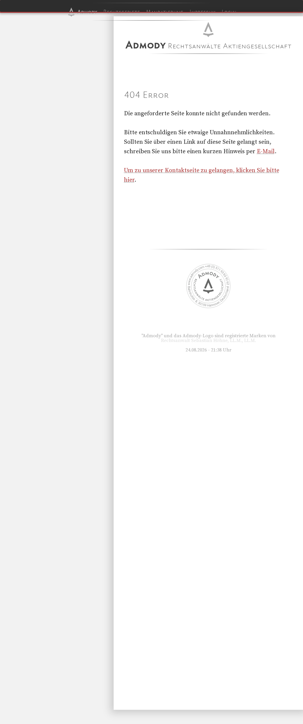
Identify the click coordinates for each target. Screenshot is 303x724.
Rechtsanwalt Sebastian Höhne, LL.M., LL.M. (208, 340)
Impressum (202, 12)
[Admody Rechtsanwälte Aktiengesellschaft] (208, 307)
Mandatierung (164, 12)
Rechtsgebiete (121, 12)
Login (229, 12)
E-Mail (266, 151)
